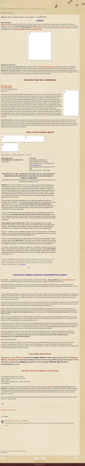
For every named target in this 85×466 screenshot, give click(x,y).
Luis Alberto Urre (18, 357)
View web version (39, 461)
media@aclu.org (37, 165)
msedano (7, 420)
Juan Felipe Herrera (68, 280)
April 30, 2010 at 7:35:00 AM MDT (19, 420)
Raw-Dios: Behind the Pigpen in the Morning (40, 371)
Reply (6, 425)
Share (3, 412)
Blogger (43, 464)
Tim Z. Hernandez (6, 87)
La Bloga (6, 5)
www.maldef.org (22, 264)
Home (40, 458)
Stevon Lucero (5, 24)
